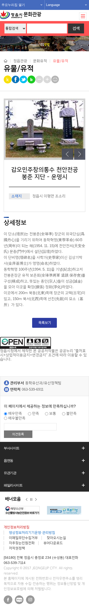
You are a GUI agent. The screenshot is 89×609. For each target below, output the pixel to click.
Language (53, 5)
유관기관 (10, 473)
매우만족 (15, 413)
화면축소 (39, 79)
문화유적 (40, 61)
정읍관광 (20, 61)
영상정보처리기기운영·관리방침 (32, 533)
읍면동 (8, 460)
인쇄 (55, 79)
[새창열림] (23, 510)
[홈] (5, 60)
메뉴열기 (83, 16)
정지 (31, 499)
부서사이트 (11, 448)
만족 (35, 413)
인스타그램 (30, 599)
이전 (26, 499)
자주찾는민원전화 (22, 543)
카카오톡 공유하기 (8, 79)
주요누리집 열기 (13, 5)
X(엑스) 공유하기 (24, 79)
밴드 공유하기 (31, 79)
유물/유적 (60, 61)
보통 (52, 413)
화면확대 (47, 79)
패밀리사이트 (13, 485)
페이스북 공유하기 (16, 79)
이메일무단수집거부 (23, 538)
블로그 (19, 599)
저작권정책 (17, 548)
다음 (36, 499)
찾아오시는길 (56, 538)
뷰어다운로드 (53, 543)
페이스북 (8, 599)
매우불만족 (16, 418)
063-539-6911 (33, 389)
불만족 (71, 413)
